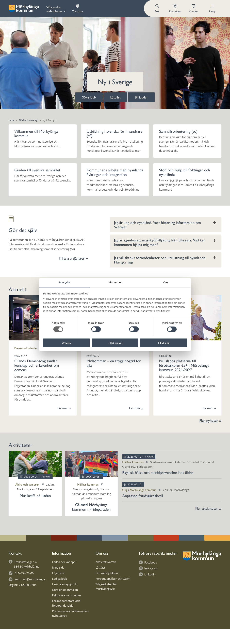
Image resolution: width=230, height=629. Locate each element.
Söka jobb (89, 97)
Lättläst (115, 97)
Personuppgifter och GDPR (112, 579)
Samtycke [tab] (65, 282)
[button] (157, 8)
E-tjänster (58, 573)
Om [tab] (165, 282)
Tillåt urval (115, 342)
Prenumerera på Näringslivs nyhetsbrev (70, 613)
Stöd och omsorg (28, 120)
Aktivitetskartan (105, 562)
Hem (11, 120)
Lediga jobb (59, 579)
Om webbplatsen (106, 573)
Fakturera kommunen (66, 595)
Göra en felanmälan (65, 590)
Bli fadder (141, 97)
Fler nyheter (208, 420)
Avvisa (66, 342)
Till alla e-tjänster (72, 258)
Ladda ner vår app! (64, 562)
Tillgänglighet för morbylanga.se (106, 586)
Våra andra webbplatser (54, 9)
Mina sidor (59, 567)
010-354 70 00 (24, 573)
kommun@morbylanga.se (31, 579)
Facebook (150, 562)
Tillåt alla (164, 342)
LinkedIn (150, 574)
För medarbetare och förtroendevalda (66, 603)
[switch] (96, 329)
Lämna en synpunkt (65, 584)
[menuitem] (56, 8)
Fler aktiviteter (206, 508)
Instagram (151, 568)
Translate (77, 11)
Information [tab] (115, 282)
